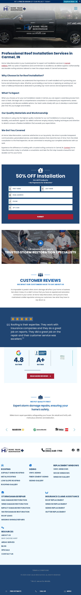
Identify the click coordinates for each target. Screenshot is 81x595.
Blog (3, 546)
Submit (40, 216)
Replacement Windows (66, 465)
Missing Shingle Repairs (13, 519)
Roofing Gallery (9, 484)
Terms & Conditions (40, 570)
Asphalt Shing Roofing (12, 472)
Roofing (6, 469)
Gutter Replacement (55, 511)
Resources (7, 531)
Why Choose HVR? (9, 538)
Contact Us (7, 554)
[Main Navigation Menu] (76, 8)
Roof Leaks (6, 515)
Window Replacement (56, 504)
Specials (5, 550)
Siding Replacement (55, 508)
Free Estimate (15, 591)
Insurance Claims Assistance (62, 496)
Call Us (43, 591)
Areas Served (8, 542)
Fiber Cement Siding (38, 476)
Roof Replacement (54, 500)
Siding (32, 469)
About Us (6, 535)
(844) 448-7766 (53, 451)
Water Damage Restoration (15, 511)
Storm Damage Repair (13, 496)
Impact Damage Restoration (15, 508)
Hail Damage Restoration (14, 500)
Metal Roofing (8, 476)
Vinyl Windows (60, 469)
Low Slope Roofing (10, 480)
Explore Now (69, 1)
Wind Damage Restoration (14, 504)
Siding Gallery (36, 480)
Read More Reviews (39, 376)
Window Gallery (61, 477)
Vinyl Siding (35, 472)
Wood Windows (61, 473)
